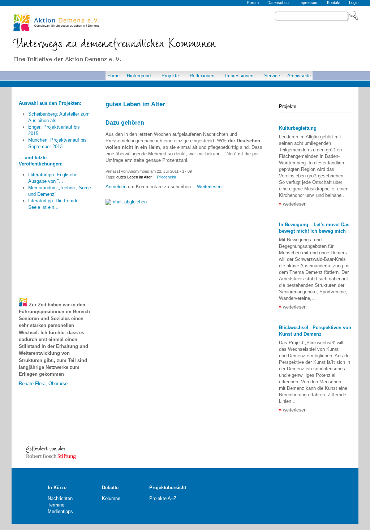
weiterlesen (294, 204)
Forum (253, 2)
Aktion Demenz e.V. (56, 22)
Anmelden (116, 186)
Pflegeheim (166, 177)
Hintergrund (139, 75)
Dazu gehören (125, 123)
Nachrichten (60, 498)
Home (113, 75)
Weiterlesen (209, 186)
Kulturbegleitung (298, 128)
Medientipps (60, 511)
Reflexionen (202, 75)
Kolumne (111, 498)
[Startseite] (116, 51)
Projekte (170, 75)
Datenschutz (278, 2)
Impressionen (239, 75)
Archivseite (299, 75)
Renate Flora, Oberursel (44, 378)
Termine (56, 505)
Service (272, 75)
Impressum (308, 2)
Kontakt (333, 2)
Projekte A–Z (162, 498)
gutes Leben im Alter (134, 177)
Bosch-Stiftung (51, 452)
